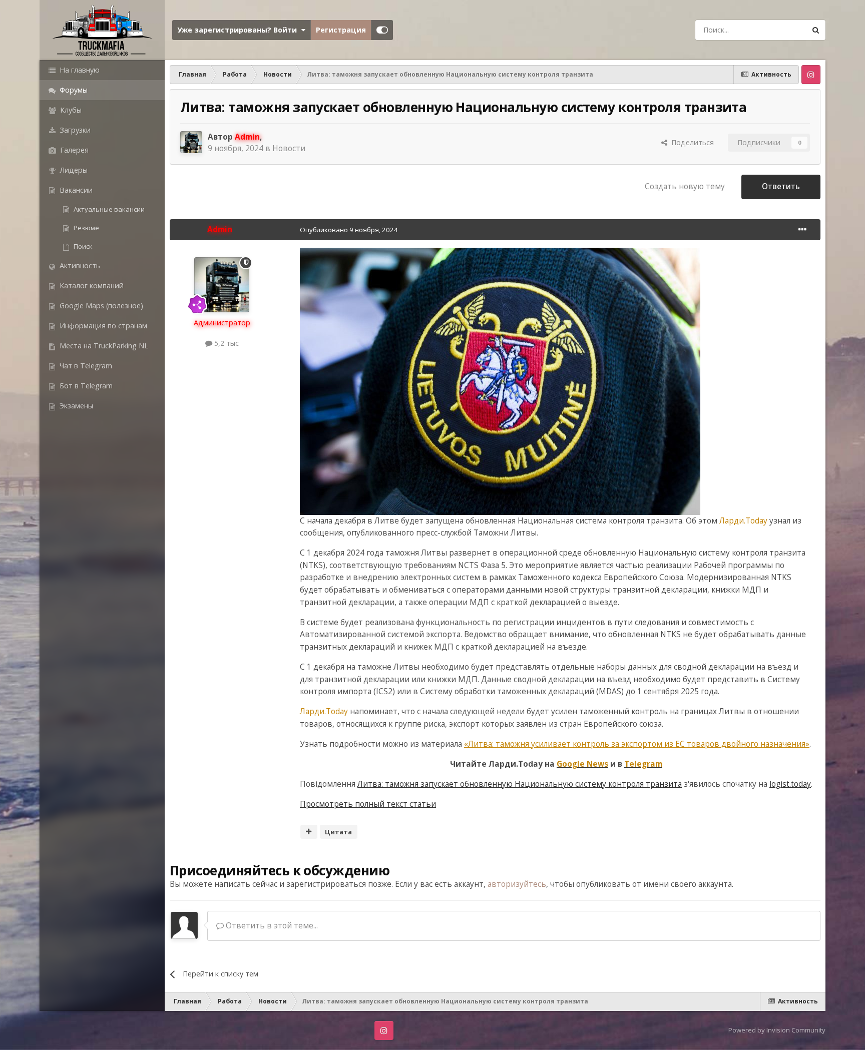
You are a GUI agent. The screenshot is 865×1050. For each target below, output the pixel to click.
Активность (79, 265)
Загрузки (74, 130)
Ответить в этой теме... (271, 925)
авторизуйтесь (517, 884)
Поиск (82, 246)
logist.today (790, 784)
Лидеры (73, 170)
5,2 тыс (225, 343)
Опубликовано (349, 229)
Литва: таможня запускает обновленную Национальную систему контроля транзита (519, 784)
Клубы (70, 110)
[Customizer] (382, 30)
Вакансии (75, 190)
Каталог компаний (91, 285)
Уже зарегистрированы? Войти (239, 30)
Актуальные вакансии (108, 209)
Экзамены (75, 405)
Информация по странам (102, 325)
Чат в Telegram (85, 365)
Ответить (781, 186)
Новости (288, 148)
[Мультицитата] (308, 832)
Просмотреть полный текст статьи (368, 804)
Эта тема (776, 29)
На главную (79, 70)
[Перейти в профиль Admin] (191, 142)
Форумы (73, 90)
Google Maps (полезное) (100, 305)
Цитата (338, 831)
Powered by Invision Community (776, 1029)
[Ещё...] (802, 230)
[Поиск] (815, 30)
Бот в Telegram (85, 385)
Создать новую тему (685, 186)
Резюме (85, 227)
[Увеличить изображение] (500, 380)
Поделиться (690, 142)
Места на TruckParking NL (103, 345)
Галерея (73, 150)
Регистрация (341, 30)
